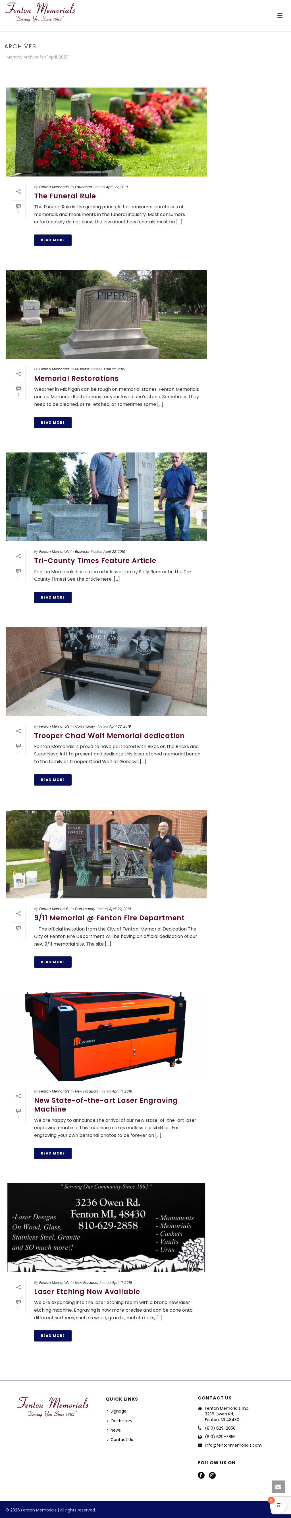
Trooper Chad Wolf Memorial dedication (109, 735)
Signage (118, 1411)
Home (274, 68)
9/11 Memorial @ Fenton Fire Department (109, 918)
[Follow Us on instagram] (212, 1475)
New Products (86, 1091)
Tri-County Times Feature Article (95, 560)
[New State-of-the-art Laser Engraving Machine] (106, 1036)
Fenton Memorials (54, 186)
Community (85, 726)
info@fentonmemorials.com (233, 1445)
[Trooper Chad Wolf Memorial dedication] (106, 671)
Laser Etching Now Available (87, 1291)
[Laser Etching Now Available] (106, 1227)
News (116, 1430)
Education (83, 186)
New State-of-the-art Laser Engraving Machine (106, 1105)
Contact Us (122, 1439)
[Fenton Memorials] (40, 13)
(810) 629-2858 (220, 1428)
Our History (121, 1421)
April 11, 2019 (122, 1091)
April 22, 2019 (117, 186)
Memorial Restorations (76, 378)
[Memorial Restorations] (106, 314)
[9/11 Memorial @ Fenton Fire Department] (106, 854)
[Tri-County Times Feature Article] (106, 496)
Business (82, 369)
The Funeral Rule (65, 196)
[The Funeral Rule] (106, 132)
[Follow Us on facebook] (201, 1475)
